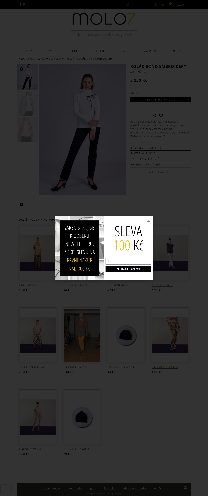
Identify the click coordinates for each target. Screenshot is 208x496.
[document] (104, 248)
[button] (148, 220)
